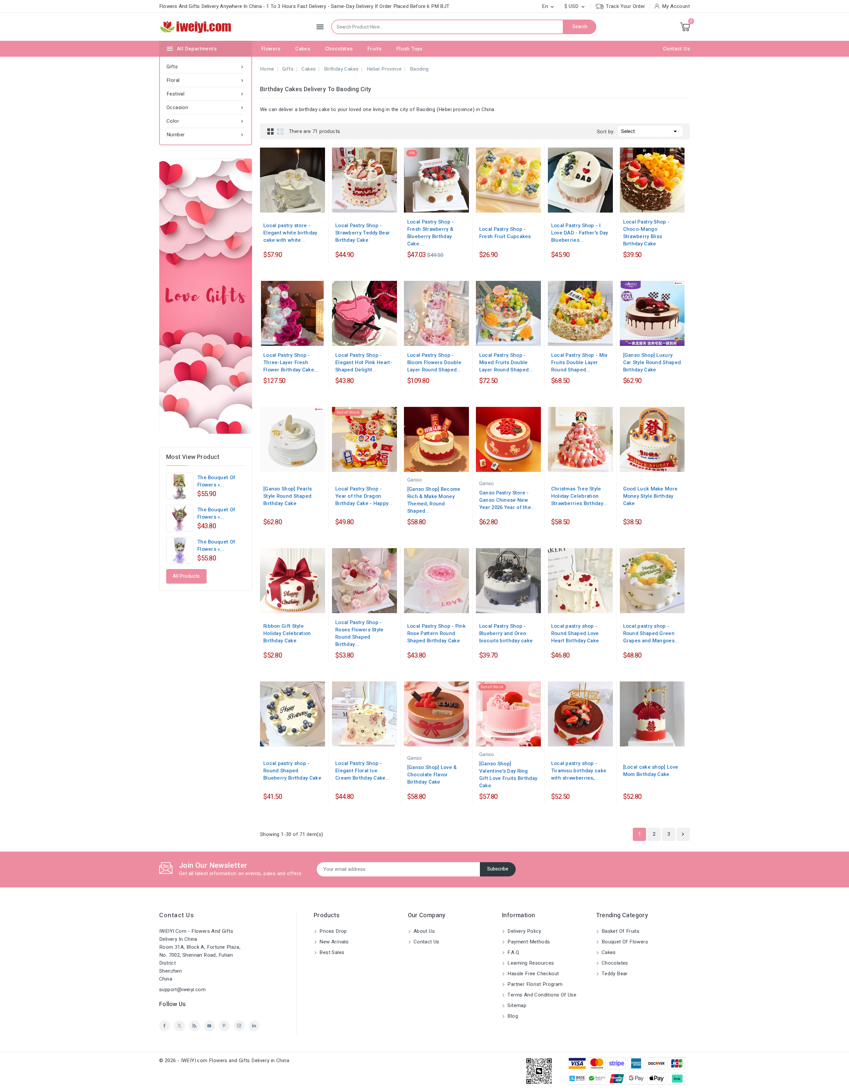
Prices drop (332, 931)
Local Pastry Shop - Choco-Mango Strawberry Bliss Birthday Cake (646, 232)
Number (205, 134)
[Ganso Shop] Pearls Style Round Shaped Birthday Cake (287, 496)
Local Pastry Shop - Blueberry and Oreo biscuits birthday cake (506, 633)
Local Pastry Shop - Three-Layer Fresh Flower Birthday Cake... (290, 362)
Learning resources (530, 963)
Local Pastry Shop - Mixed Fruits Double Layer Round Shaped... (506, 362)
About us (423, 931)
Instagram (239, 1025)
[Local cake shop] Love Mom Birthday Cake (651, 770)
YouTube (209, 1025)
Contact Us (676, 48)
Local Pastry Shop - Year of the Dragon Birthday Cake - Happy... (364, 496)
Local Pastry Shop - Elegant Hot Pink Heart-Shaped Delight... (363, 362)
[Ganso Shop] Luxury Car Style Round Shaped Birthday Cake (652, 362)
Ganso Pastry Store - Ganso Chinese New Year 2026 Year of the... (507, 500)
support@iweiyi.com (182, 989)
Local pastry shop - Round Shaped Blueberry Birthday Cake (292, 771)
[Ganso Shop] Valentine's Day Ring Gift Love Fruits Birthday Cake (508, 774)
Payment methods (528, 941)
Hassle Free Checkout (532, 973)
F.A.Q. (513, 952)
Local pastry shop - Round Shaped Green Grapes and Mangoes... (651, 633)
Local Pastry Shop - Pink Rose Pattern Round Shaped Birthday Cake (436, 633)
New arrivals (333, 941)
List (280, 131)
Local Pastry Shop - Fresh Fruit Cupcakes (505, 232)
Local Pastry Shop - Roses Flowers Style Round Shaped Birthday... (359, 633)
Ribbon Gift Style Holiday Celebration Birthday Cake (287, 633)
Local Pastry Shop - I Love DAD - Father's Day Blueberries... (579, 233)
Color (205, 121)
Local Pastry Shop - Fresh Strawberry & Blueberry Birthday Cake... (430, 232)
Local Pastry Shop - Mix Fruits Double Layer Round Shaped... (579, 362)
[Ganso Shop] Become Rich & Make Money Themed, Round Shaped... (434, 500)
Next (683, 834)
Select (650, 131)
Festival (205, 93)
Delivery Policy (523, 931)
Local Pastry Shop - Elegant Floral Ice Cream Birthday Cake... (362, 771)
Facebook (164, 1025)
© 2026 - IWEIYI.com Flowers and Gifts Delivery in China (224, 1060)
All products (186, 576)
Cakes (302, 48)
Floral (205, 80)
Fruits (374, 48)
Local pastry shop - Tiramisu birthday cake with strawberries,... (579, 771)
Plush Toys (409, 48)
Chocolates (339, 48)
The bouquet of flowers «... (216, 481)
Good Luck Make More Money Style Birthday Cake (650, 496)
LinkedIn (254, 1025)
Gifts (205, 66)
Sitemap (516, 1005)
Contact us (176, 915)
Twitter (179, 1025)
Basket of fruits (620, 931)
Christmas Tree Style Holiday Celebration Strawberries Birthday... (579, 496)
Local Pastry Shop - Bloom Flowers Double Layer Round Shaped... (434, 362)
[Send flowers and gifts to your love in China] (205, 296)
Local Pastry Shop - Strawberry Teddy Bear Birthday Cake (362, 233)
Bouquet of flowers (624, 941)
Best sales (331, 952)
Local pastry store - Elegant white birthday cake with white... (290, 233)
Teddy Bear (614, 973)
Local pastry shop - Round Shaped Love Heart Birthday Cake (575, 633)
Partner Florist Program (534, 984)
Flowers (271, 48)
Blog (512, 1016)
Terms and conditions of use (541, 994)
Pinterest (224, 1025)
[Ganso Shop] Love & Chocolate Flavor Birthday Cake (432, 775)
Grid (270, 131)
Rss (194, 1025)
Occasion (205, 107)
